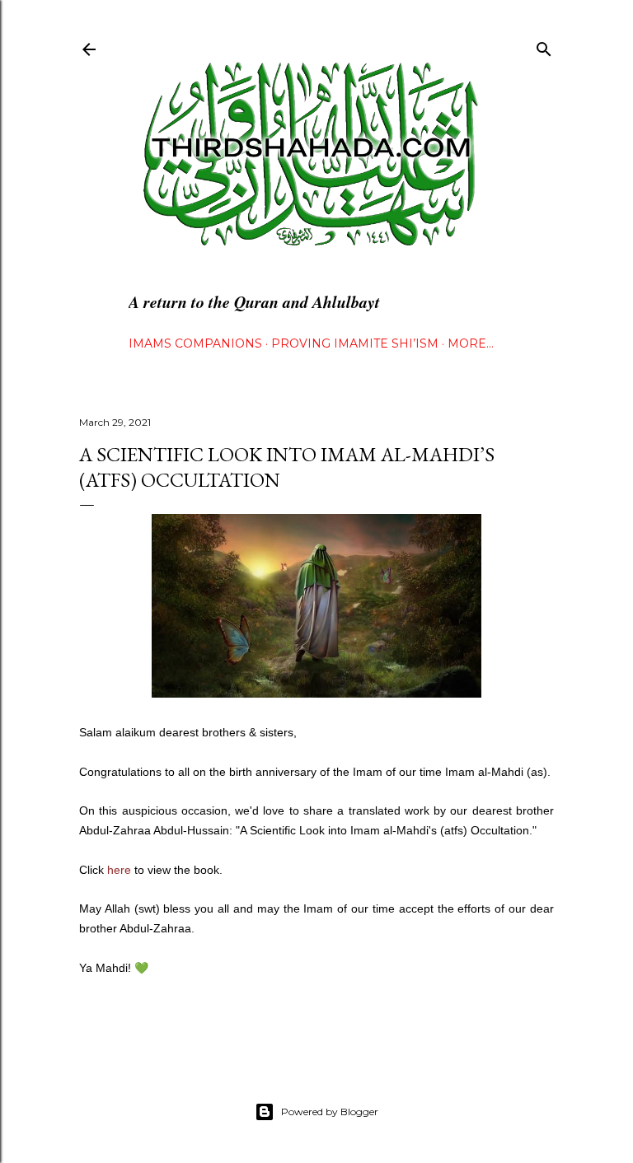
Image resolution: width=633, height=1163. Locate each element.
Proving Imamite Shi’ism (354, 343)
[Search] (544, 46)
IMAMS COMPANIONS (195, 343)
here (119, 869)
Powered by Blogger (329, 1111)
